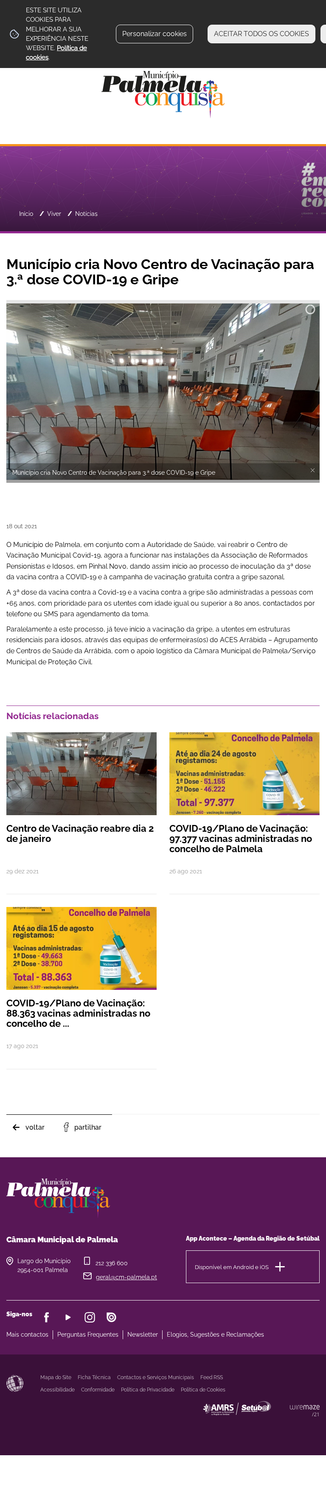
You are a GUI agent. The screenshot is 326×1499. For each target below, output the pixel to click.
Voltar (35, 1127)
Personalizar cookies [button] (154, 34)
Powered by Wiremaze (305, 1410)
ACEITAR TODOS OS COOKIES (261, 34)
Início (26, 213)
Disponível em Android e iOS (232, 1267)
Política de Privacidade (147, 1390)
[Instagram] (90, 1317)
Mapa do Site (55, 1377)
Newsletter (142, 1334)
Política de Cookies (203, 1390)
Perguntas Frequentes (87, 1334)
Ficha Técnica (94, 1377)
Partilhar (87, 1127)
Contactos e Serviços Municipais (155, 1377)
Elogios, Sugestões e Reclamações (215, 1334)
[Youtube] (68, 1317)
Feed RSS (211, 1377)
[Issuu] (111, 1317)
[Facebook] (46, 1317)
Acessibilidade (14, 1383)
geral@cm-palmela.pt (126, 1277)
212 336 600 (112, 1263)
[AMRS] (283, 1425)
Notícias (86, 213)
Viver (54, 213)
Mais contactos (27, 1334)
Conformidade (98, 1390)
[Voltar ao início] (163, 94)
